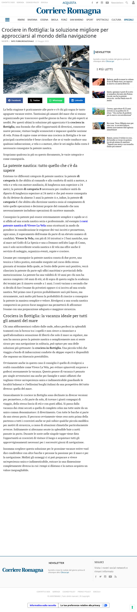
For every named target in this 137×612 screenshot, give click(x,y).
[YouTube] (107, 2)
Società (5, 41)
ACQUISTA (69, 3)
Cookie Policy (69, 591)
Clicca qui (110, 61)
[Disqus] (68, 515)
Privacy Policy (84, 591)
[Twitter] (97, 2)
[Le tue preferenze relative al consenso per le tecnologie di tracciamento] (132, 607)
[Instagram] (102, 2)
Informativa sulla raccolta (43, 605)
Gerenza (56, 591)
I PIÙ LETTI (105, 69)
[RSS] (115, 576)
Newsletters (117, 2)
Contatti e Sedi (43, 591)
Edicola (96, 591)
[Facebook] (92, 2)
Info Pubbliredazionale (22, 41)
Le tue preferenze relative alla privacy (80, 605)
